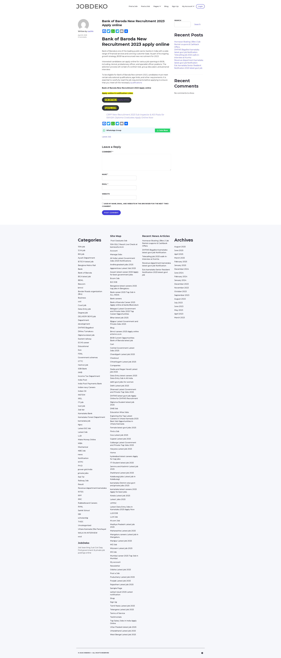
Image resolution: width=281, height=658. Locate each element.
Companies (115, 365)
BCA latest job (84, 277)
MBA (80, 443)
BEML (80, 280)
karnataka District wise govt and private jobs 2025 (122, 484)
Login (200, 6)
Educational (83, 346)
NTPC (80, 462)
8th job (81, 254)
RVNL (80, 507)
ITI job (81, 402)
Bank (80, 269)
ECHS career (83, 343)
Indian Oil (82, 391)
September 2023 (181, 295)
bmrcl (80, 288)
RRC (80, 499)
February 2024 (180, 277)
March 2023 (179, 318)
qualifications (136, 83)
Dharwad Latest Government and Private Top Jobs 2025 (123, 390)
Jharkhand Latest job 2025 (122, 473)
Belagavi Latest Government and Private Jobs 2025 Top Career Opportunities (123, 311)
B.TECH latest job (86, 262)
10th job (81, 247)
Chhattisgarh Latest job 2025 (123, 362)
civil (79, 302)
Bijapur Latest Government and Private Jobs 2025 (124, 322)
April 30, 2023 (82, 35)
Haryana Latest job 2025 (121, 449)
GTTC (80, 361)
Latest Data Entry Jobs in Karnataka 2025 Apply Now (122, 508)
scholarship (83, 518)
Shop (112, 598)
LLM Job (114, 517)
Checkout (114, 358)
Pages (156, 6)
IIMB (80, 372)
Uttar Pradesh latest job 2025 (123, 627)
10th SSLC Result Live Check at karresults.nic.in (123, 245)
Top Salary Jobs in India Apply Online (123, 622)
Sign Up (175, 6)
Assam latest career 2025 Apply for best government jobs (124, 273)
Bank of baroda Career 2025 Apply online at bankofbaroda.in (124, 303)
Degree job (83, 313)
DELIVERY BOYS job (87, 316)
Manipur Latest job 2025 (121, 541)
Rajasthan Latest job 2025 (121, 584)
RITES (80, 492)
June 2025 (178, 250)
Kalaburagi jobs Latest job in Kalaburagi (122, 478)
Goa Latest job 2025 (119, 435)
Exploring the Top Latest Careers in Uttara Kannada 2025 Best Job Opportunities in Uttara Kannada (124, 420)
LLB (79, 436)
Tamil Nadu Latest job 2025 (122, 606)
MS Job (113, 552)
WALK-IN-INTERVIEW (87, 533)
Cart (112, 344)
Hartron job (83, 365)
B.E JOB (113, 282)
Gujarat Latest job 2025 (120, 439)
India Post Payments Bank (90, 384)
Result (81, 484)
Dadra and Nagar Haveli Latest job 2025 (123, 370)
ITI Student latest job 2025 (122, 463)
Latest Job (106, 137)
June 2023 (178, 306)
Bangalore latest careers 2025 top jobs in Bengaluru (123, 287)
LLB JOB (114, 513)
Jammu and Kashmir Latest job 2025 (124, 467)
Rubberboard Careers (87, 503)
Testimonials (116, 617)
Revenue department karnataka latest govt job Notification (156, 264)
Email (105, 184)
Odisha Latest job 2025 (120, 570)
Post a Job (145, 6)
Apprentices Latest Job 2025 (123, 268)
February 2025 (180, 262)
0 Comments (82, 37)
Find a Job (133, 6)
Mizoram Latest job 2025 (121, 548)
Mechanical (83, 447)
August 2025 (180, 247)
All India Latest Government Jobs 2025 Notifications (122, 259)
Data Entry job (84, 309)
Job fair (81, 410)
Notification (83, 458)
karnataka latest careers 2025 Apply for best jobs (123, 490)
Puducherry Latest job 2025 (122, 577)
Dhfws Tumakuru (85, 331)
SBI (79, 514)
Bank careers (116, 299)
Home (113, 453)
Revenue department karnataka (92, 488)
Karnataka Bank (85, 413)
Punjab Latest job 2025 (120, 581)
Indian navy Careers (86, 387)
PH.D (80, 466)
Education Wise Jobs (119, 412)
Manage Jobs (116, 254)
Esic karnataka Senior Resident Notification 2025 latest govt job (156, 272)
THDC (80, 522)
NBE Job (82, 451)
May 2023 (178, 310)
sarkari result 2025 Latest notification (121, 593)
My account (115, 562)
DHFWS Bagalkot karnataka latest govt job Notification (154, 251)
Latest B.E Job (84, 428)
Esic (80, 350)
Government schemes (88, 357)
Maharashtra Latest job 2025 (123, 531)
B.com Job (115, 278)
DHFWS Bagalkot (86, 328)
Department (83, 320)
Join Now (163, 130)
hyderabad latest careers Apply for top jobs (124, 457)
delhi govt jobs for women (121, 382)
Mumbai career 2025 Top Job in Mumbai (124, 557)
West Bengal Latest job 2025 (123, 635)
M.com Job (115, 521)
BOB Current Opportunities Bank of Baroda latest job (122, 339)
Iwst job (81, 406)
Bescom (81, 284)
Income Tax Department (89, 376)
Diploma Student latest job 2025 (122, 403)
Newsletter (115, 566)
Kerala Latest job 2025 (120, 496)
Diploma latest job (86, 335)
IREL (80, 399)
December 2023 (181, 284)
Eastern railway (84, 339)
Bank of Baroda (85, 273)
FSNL (80, 354)
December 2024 (181, 269)
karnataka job (84, 421)
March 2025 (179, 258)
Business (82, 298)
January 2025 (180, 265)
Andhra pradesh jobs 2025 (121, 265)
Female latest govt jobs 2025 (123, 428)
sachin (90, 31)
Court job (82, 305)
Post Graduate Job (118, 241)
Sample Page (116, 588)
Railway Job (83, 481)
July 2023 (178, 303)
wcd (80, 537)
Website (106, 194)
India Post (82, 380)
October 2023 (180, 291)
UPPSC (113, 503)
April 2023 (178, 314)
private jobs (83, 473)
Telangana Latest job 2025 (122, 610)
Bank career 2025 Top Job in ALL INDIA (122, 293)
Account (114, 251)
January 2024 (180, 280)
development (84, 324)
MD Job (113, 545)
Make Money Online (87, 440)
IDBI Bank (82, 369)
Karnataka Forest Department (91, 417)
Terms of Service (117, 613)
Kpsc (80, 425)
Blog (166, 6)
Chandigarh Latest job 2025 (122, 354)
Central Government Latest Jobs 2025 (122, 349)
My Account (187, 6)
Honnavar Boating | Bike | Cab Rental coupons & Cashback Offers (187, 44)
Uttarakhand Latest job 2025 (123, 631)
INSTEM (81, 395)
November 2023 (181, 288)
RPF (80, 496)
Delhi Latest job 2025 (119, 386)
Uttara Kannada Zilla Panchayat (92, 529)
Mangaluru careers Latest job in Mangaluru (124, 535)
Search (177, 20)
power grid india (85, 469)
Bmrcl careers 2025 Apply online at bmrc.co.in (124, 332)
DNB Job (114, 409)
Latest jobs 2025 (117, 499)
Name (105, 174)
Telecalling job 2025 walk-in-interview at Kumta (154, 257)
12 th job (81, 250)
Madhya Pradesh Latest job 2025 (122, 525)
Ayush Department (86, 258)
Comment (107, 152)
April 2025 (178, 254)
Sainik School (84, 510)
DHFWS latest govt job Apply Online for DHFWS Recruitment (124, 397)
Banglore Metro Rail (87, 265)
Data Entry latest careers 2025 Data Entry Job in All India (123, 377)
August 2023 (180, 299)
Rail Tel (81, 477)
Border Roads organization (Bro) (90, 292)
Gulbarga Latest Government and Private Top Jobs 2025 (123, 444)
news (80, 454)
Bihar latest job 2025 (119, 318)
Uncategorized (84, 525)
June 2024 (179, 273)
